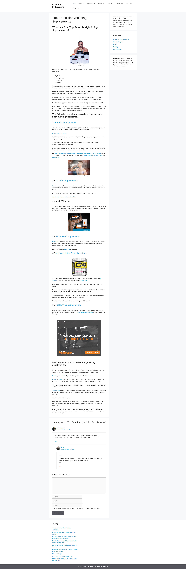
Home (73, 3)
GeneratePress (104, 566)
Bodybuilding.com (57, 379)
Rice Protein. (56, 157)
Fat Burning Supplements (68, 305)
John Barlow (60, 428)
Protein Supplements (65, 122)
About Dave (129, 3)
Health (108, 3)
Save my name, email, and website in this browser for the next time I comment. (77, 508)
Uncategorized (117, 49)
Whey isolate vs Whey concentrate (73, 153)
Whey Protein (59, 153)
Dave (62, 447)
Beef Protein (87, 153)
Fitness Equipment (118, 42)
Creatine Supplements (67, 180)
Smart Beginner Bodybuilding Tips (62, 556)
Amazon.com (56, 390)
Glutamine (55, 241)
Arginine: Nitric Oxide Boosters (71, 253)
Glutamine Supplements (67, 236)
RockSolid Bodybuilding (58, 6)
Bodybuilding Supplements (121, 39)
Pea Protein (99, 155)
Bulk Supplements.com (59, 376)
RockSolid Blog (119, 3)
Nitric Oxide (84, 280)
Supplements (90, 3)
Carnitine (90, 312)
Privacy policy (75, 8)
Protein (80, 3)
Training (100, 3)
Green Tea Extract (82, 312)
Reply (56, 441)
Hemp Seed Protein (89, 155)
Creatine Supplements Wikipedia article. (64, 197)
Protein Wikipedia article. (59, 133)
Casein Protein (96, 153)
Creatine (54, 186)
